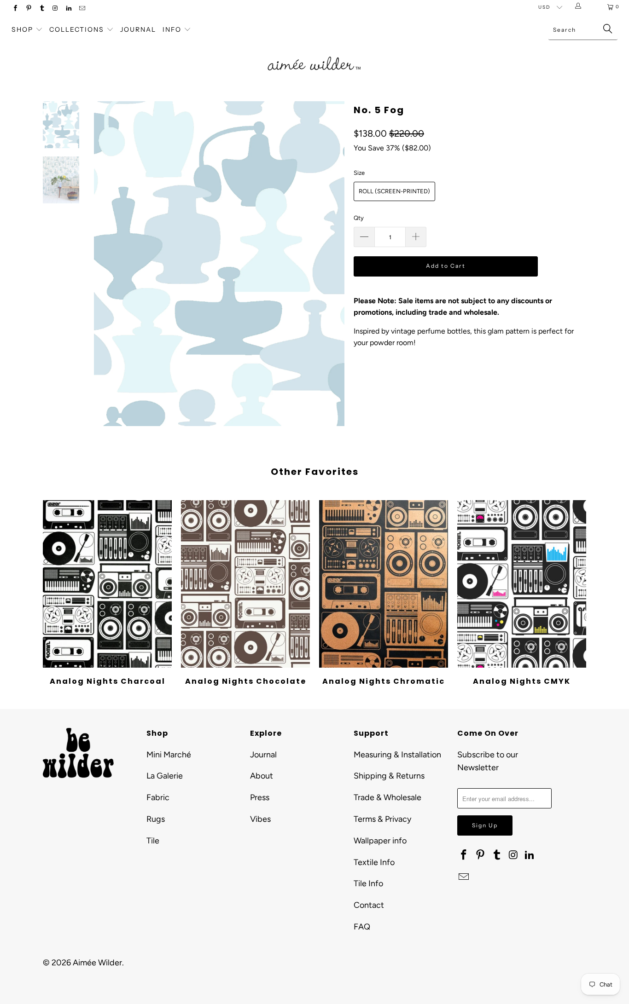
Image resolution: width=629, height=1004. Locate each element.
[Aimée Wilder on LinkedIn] (68, 9)
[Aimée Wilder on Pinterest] (28, 9)
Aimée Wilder (97, 963)
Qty (359, 217)
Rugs (155, 819)
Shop (22, 29)
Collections (77, 29)
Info (172, 29)
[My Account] (580, 7)
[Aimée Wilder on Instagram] (55, 9)
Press (259, 797)
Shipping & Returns (389, 776)
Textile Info (374, 862)
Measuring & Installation (397, 755)
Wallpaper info (380, 841)
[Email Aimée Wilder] (81, 9)
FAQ (362, 927)
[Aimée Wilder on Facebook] (15, 9)
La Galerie (164, 776)
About (261, 776)
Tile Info (368, 883)
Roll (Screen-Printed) (394, 191)
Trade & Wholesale (387, 797)
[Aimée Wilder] (314, 52)
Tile (152, 841)
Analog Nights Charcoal (107, 584)
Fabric (157, 797)
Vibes (260, 819)
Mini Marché (168, 755)
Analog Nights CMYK (521, 584)
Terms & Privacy (382, 819)
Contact (369, 905)
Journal (138, 29)
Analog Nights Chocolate (245, 584)
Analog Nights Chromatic (383, 584)
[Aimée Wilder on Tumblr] (41, 9)
